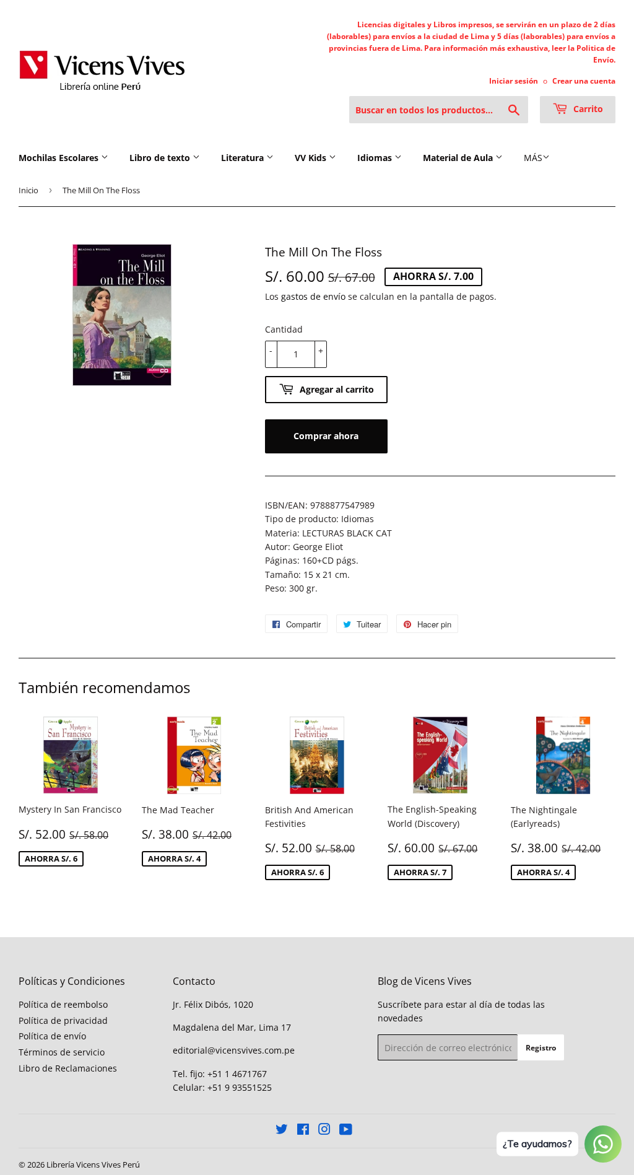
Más (533, 158)
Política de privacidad (63, 1020)
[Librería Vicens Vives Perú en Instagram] (324, 1131)
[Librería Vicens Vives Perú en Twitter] (282, 1131)
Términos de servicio (62, 1052)
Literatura (243, 158)
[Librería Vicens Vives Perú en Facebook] (303, 1131)
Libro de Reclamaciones (68, 1068)
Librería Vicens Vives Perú (93, 1164)
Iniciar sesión (513, 80)
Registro (541, 1047)
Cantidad (284, 329)
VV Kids (312, 158)
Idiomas (375, 158)
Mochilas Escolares (60, 158)
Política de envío (52, 1036)
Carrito (587, 109)
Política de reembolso (63, 1004)
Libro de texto (161, 158)
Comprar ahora (325, 436)
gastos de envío (313, 296)
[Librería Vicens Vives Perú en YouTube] (345, 1131)
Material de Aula (459, 158)
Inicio (28, 190)
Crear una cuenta (583, 80)
